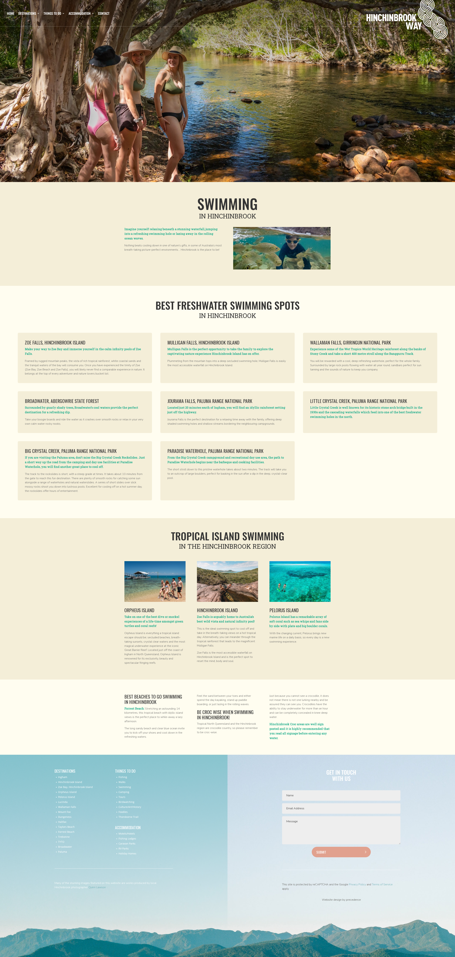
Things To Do (52, 14)
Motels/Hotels (127, 833)
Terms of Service (382, 884)
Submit (321, 851)
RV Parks (124, 848)
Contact (103, 14)
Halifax (62, 822)
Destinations (27, 14)
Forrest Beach (66, 831)
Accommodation (80, 14)
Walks (122, 782)
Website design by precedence (341, 900)
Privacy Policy (357, 884)
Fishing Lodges (127, 838)
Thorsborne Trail (128, 817)
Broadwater (65, 846)
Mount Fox (64, 812)
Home (10, 14)
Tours (122, 797)
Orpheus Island (67, 792)
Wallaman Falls (67, 807)
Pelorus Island (66, 797)
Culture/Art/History (130, 807)
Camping (124, 792)
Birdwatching (126, 802)
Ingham (62, 777)
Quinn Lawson (97, 887)
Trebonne (64, 836)
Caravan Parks (127, 843)
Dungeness (64, 817)
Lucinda (63, 802)
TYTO (61, 841)
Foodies (123, 812)
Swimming (125, 787)
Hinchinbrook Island (70, 782)
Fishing (123, 777)
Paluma (62, 851)
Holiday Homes (127, 853)
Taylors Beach (66, 826)
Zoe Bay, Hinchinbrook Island (75, 787)
